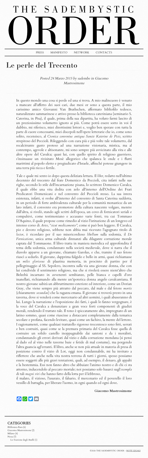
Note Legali (133, 450)
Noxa (10, 436)
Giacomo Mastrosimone (19, 430)
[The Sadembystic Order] (74, 47)
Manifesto (58, 52)
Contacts (104, 52)
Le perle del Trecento (41, 65)
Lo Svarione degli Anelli (22, 439)
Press (40, 52)
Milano (11, 433)
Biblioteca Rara (15, 427)
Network (81, 52)
